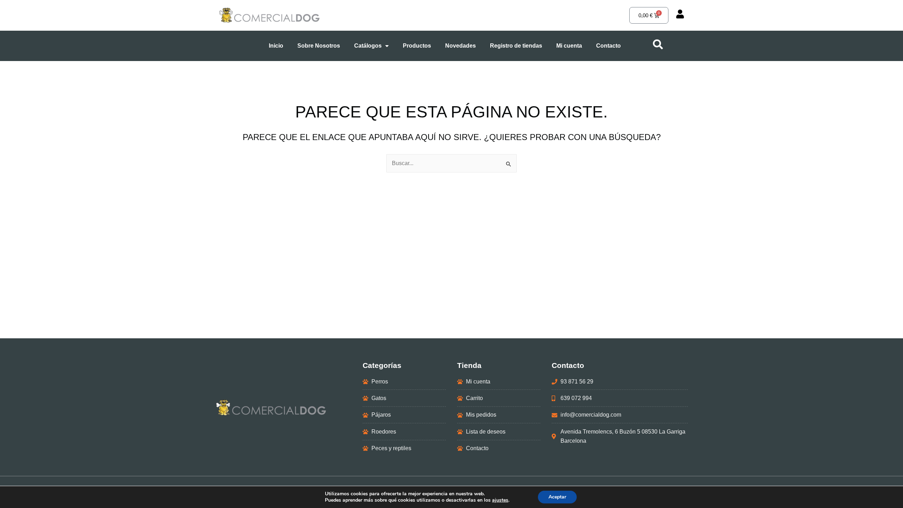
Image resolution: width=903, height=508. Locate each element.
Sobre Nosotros (318, 46)
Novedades (460, 46)
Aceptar (557, 497)
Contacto (608, 46)
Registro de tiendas (516, 46)
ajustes (500, 500)
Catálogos (368, 46)
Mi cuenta (569, 46)
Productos (417, 46)
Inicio (276, 46)
